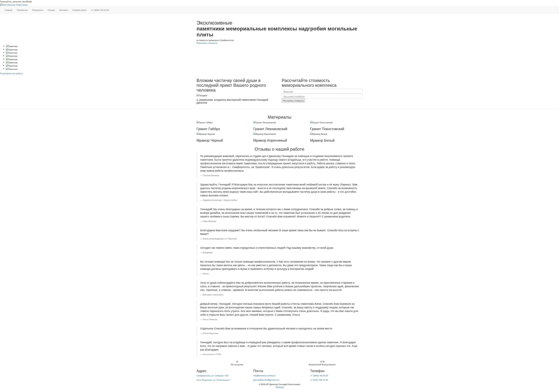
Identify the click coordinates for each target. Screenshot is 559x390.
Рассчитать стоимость (207, 42)
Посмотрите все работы (11, 73)
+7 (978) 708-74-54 (319, 379)
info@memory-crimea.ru (264, 375)
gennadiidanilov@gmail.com (266, 379)
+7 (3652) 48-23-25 (319, 375)
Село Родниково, (214, 379)
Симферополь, (212, 375)
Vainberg (279, 387)
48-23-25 (100, 9)
